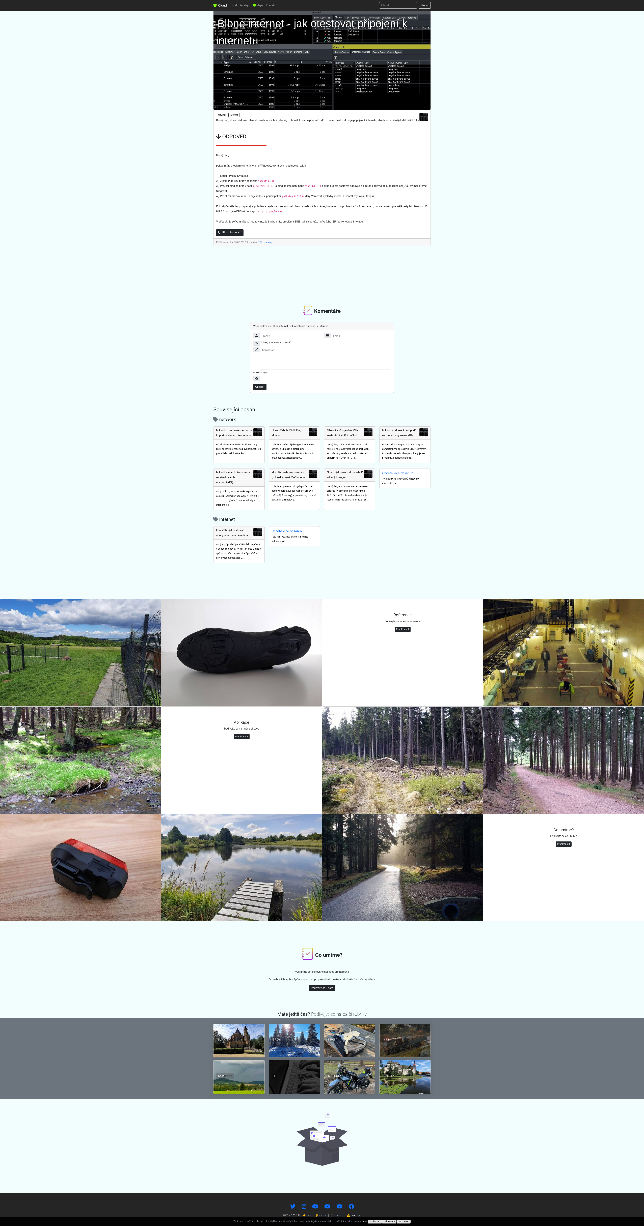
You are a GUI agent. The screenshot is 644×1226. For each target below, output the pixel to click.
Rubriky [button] (243, 5)
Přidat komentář (231, 232)
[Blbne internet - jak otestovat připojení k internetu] (322, 59)
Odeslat (259, 386)
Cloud (222, 5)
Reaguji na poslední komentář (276, 342)
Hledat (424, 5)
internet (234, 115)
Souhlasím (374, 1221)
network (222, 115)
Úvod (234, 5)
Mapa (259, 5)
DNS (308, 1215)
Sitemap (355, 1215)
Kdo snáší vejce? (260, 372)
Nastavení (403, 1221)
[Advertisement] (322, 275)
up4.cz (322, 1215)
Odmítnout (389, 1221)
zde (365, 1221)
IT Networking (264, 242)
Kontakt (270, 5)
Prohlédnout (402, 629)
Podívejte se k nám (322, 988)
